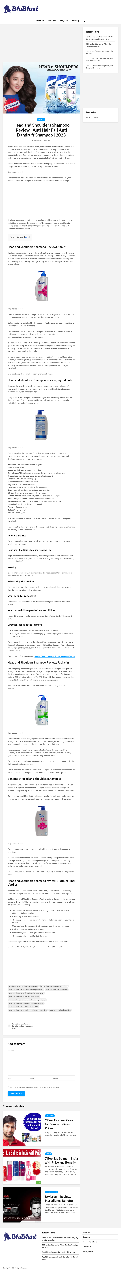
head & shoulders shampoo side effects (54, 986)
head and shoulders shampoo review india (23, 1007)
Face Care (52, 21)
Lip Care (48, 1154)
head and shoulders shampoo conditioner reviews (26, 1003)
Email (32, 1078)
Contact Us (87, 1247)
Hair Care (40, 21)
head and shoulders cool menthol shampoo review (26, 993)
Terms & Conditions (90, 1242)
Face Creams (50, 1115)
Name (10, 1078)
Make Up (75, 21)
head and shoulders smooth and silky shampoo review (28, 1010)
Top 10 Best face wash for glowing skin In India (58, 1252)
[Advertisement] (41, 44)
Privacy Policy (88, 1251)
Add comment (37, 140)
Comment (11, 1050)
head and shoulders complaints (57, 990)
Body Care (64, 21)
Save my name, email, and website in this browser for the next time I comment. (35, 1087)
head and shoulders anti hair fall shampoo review (26, 990)
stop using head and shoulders (60, 1010)
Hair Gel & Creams (51, 1192)
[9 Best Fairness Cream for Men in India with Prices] (22, 1128)
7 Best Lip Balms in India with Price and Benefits (61, 1160)
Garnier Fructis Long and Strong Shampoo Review (55, 656)
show (27, 237)
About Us (86, 1232)
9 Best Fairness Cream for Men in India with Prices (60, 1124)
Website (55, 1078)
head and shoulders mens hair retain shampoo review (27, 1000)
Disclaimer (86, 1237)
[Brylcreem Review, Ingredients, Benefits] (22, 1205)
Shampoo (41, 119)
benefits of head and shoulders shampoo (23, 986)
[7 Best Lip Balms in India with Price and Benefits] (22, 1166)
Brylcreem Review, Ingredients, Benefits (59, 1198)
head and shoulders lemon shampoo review (24, 996)
